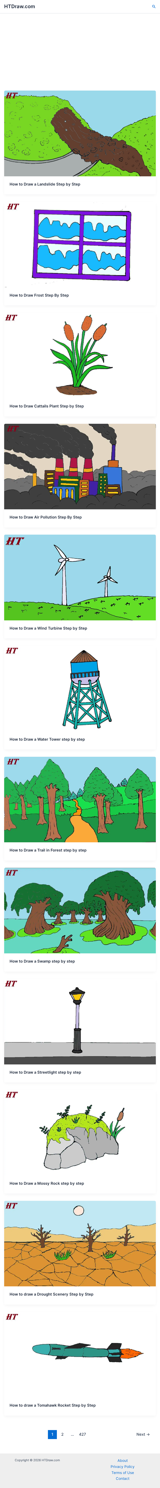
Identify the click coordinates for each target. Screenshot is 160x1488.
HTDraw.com (19, 6)
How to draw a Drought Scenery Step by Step (51, 1294)
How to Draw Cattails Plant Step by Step (47, 406)
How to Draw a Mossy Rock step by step (47, 1183)
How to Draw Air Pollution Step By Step (46, 517)
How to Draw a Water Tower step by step (47, 739)
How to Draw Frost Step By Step (39, 295)
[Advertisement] (80, 59)
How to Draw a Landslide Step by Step (45, 184)
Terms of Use (122, 1472)
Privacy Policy (123, 1466)
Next (143, 1434)
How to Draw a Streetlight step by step (45, 1072)
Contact (122, 1478)
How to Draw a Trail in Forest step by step (48, 850)
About (123, 1460)
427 (82, 1434)
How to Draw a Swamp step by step (42, 961)
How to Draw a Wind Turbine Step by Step (48, 628)
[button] (154, 6)
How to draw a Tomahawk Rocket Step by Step (53, 1405)
